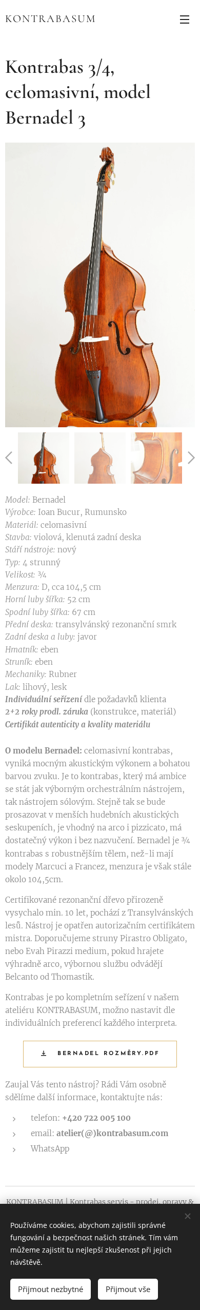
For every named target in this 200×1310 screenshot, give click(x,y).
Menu (184, 19)
